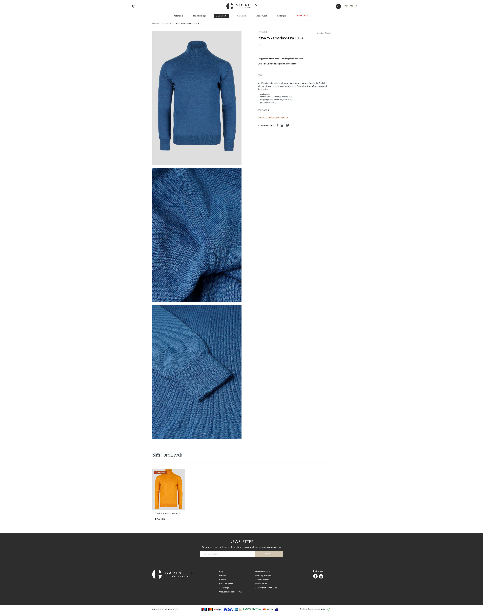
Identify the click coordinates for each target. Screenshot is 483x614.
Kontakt (222, 579)
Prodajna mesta (226, 583)
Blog (221, 571)
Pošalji (269, 554)
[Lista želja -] (351, 6)
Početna (155, 23)
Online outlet (302, 16)
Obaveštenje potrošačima (230, 591)
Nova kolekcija (199, 15)
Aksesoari (241, 15)
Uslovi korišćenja (262, 571)
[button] (321, 32)
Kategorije (178, 15)
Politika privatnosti (263, 575)
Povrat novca (261, 583)
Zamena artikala (262, 579)
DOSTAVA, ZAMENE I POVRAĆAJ (273, 117)
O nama (222, 575)
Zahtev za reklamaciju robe (266, 587)
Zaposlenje (224, 587)
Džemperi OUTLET (167, 23)
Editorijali (281, 15)
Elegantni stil (221, 15)
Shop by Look (261, 15)
